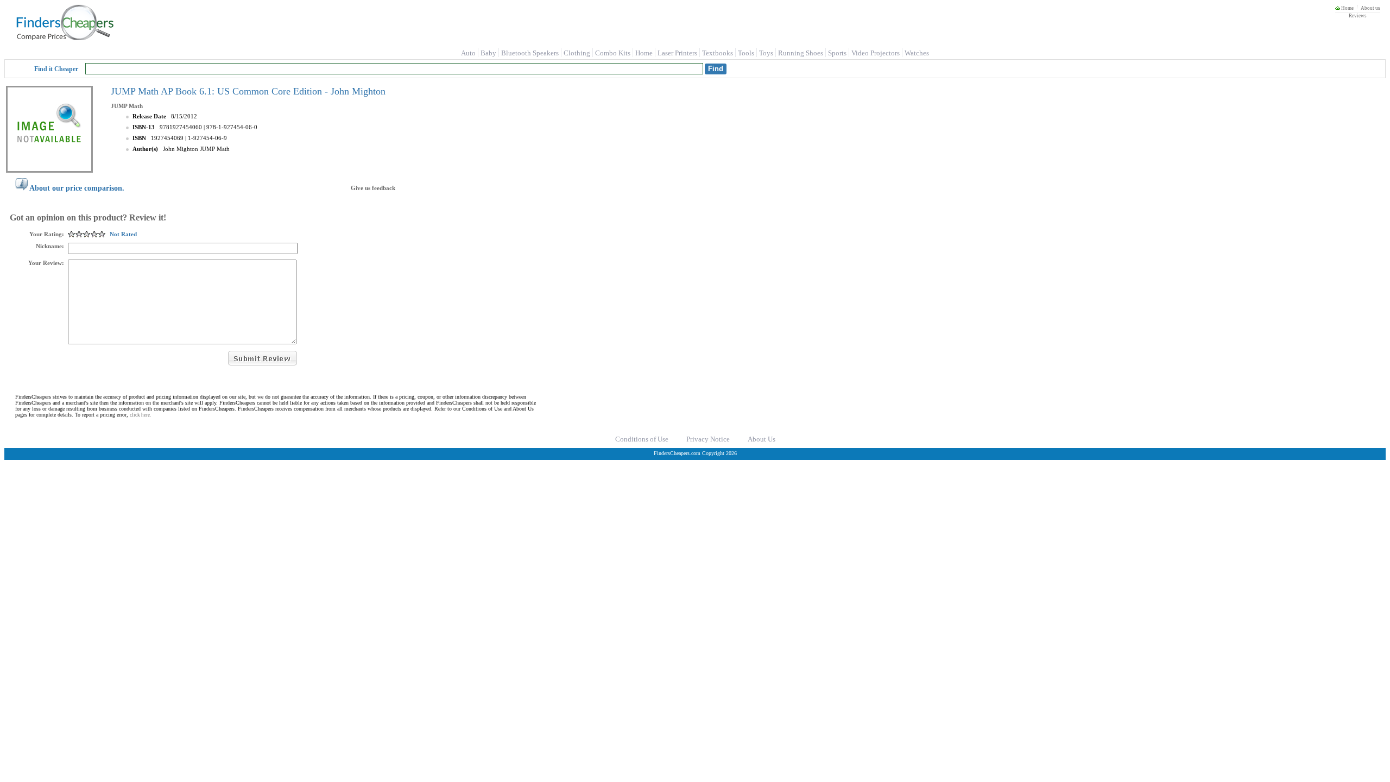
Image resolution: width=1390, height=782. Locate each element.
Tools (746, 53)
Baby (488, 53)
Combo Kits (612, 53)
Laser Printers (677, 53)
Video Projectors (875, 53)
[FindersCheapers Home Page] (64, 38)
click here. (140, 415)
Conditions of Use (641, 439)
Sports (837, 53)
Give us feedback (373, 188)
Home (1347, 8)
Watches (917, 53)
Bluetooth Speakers (530, 53)
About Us (761, 439)
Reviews (1358, 15)
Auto (468, 53)
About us (1370, 8)
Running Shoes (800, 53)
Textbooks (717, 53)
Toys (766, 53)
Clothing (577, 53)
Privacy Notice (708, 439)
